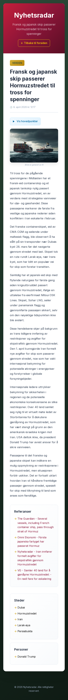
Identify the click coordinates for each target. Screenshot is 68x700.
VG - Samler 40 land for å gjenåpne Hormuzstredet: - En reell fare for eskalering (34, 574)
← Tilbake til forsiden (34, 43)
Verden (17, 63)
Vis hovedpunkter (27, 121)
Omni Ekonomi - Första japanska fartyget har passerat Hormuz (31, 541)
